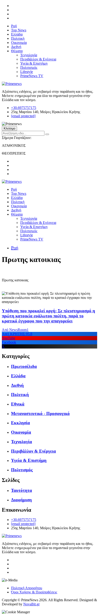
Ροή (14, 26)
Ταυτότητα (21, 490)
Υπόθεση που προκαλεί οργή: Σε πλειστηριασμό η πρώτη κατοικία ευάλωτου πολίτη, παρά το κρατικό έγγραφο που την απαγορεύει (48, 315)
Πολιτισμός (28, 67)
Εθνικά (17, 404)
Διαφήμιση (21, 499)
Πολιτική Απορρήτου (26, 588)
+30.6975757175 (23, 108)
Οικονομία (19, 43)
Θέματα (17, 51)
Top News (18, 30)
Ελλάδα (17, 34)
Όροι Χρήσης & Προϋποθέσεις (34, 592)
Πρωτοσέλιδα (24, 366)
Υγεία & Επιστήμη (33, 63)
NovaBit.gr (31, 604)
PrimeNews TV (31, 76)
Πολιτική (17, 38)
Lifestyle (26, 72)
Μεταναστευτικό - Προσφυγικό (40, 413)
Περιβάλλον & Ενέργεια (38, 59)
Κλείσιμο (9, 128)
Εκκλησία (20, 422)
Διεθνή (16, 47)
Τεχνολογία (28, 55)
